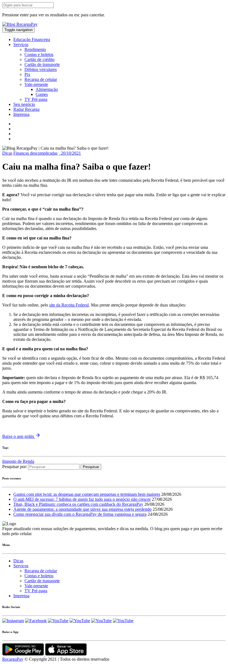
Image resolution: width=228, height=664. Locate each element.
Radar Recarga (26, 109)
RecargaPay (12, 659)
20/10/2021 (70, 153)
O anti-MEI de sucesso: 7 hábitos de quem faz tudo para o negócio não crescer (82, 499)
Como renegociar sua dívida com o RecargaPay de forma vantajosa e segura (80, 514)
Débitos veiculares (40, 69)
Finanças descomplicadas (35, 153)
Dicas (7, 153)
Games (42, 94)
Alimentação (47, 89)
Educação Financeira (31, 39)
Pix (27, 74)
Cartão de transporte (42, 64)
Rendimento (35, 49)
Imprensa (21, 114)
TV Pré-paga (35, 99)
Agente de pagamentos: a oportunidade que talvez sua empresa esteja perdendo (82, 509)
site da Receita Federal (69, 305)
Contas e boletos (38, 54)
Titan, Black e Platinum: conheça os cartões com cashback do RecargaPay (78, 504)
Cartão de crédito (39, 59)
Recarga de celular (40, 79)
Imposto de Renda (18, 461)
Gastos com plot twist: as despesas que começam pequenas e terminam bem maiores (86, 494)
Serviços (20, 44)
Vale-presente (36, 84)
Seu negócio (24, 104)
